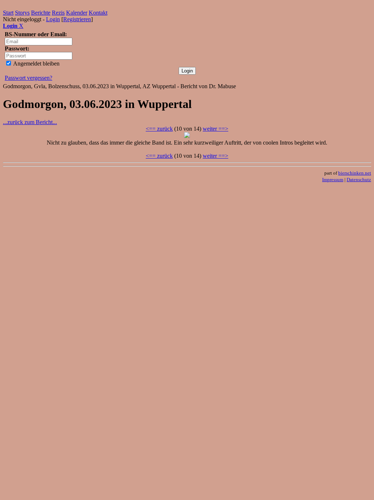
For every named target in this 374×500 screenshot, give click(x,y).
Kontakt (98, 13)
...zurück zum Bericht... (30, 122)
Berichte (40, 13)
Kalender (76, 13)
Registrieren (77, 19)
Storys (22, 13)
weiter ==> (215, 129)
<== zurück (159, 129)
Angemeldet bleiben (36, 63)
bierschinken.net (354, 173)
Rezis (58, 13)
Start (8, 13)
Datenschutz (359, 179)
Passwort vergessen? (28, 78)
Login (53, 19)
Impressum (332, 179)
